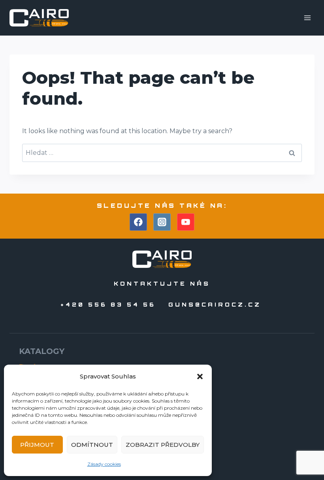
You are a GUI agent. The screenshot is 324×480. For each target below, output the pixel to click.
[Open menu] (307, 17)
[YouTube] (185, 222)
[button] (200, 376)
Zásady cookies (104, 464)
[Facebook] (138, 222)
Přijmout (37, 444)
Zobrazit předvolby (163, 444)
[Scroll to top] (303, 451)
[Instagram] (162, 222)
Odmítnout (92, 444)
